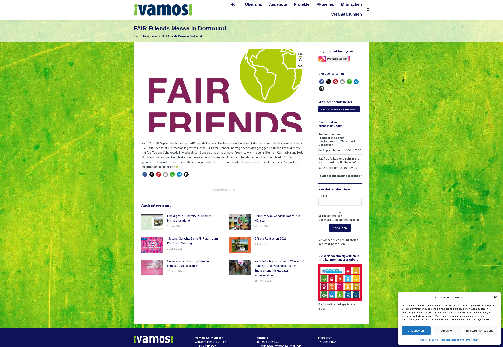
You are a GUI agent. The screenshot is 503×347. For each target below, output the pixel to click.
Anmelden (340, 228)
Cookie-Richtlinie (429, 339)
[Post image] (152, 222)
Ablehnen (447, 330)
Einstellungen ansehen (480, 330)
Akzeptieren (416, 330)
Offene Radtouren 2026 (270, 238)
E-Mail (322, 196)
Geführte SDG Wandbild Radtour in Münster (277, 218)
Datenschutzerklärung (452, 339)
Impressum (472, 339)
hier (176, 167)
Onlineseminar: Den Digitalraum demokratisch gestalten (188, 263)
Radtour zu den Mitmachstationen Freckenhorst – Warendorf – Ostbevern (338, 139)
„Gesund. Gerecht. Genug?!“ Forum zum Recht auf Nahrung (192, 240)
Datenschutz (327, 342)
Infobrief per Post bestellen (338, 242)
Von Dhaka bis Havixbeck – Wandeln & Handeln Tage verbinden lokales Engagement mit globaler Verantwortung (279, 268)
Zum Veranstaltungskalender (340, 176)
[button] (495, 297)
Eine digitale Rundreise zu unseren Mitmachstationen (189, 218)
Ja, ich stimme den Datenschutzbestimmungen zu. (338, 218)
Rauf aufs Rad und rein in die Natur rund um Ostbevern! (338, 160)
